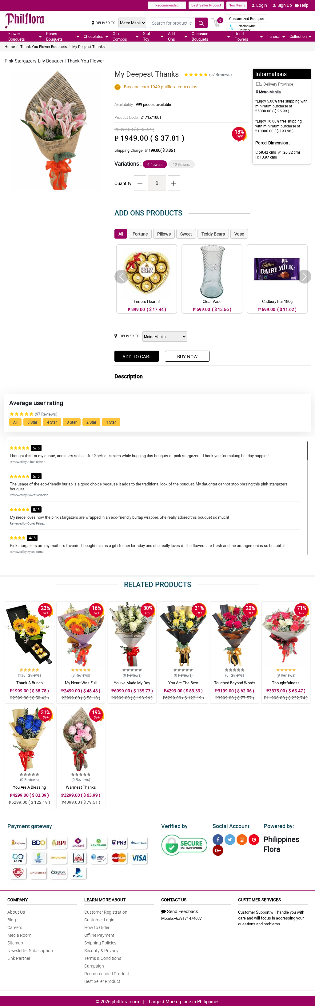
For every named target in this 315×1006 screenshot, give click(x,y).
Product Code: (137, 117)
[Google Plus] (218, 850)
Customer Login (99, 920)
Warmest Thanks (81, 787)
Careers (14, 927)
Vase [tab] (239, 234)
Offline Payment (99, 935)
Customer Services (259, 900)
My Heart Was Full (81, 683)
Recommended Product (106, 973)
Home (10, 46)
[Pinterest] (254, 839)
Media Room (19, 935)
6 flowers (154, 164)
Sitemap (15, 943)
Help (304, 5)
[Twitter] (230, 839)
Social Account (231, 826)
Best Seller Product (206, 5)
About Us (16, 912)
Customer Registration (105, 912)
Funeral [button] (273, 36)
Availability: (142, 104)
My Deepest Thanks (88, 46)
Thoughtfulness (286, 683)
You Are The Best (183, 683)
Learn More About (105, 900)
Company (17, 900)
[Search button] (201, 23)
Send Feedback (182, 911)
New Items (237, 5)
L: (265, 152)
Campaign (94, 966)
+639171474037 (188, 918)
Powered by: (279, 826)
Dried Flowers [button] (241, 36)
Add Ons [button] (171, 36)
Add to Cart (136, 356)
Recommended (166, 5)
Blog (11, 920)
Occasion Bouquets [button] (200, 36)
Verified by (174, 826)
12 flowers (181, 164)
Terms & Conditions (102, 958)
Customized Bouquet (246, 18)
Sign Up (284, 5)
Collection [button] (298, 36)
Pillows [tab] (164, 234)
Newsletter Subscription (30, 950)
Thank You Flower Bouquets (43, 46)
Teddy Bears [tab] (213, 234)
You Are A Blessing (29, 787)
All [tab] (120, 234)
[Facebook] (218, 839)
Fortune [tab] (140, 234)
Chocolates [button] (93, 36)
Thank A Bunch (29, 683)
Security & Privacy (101, 950)
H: (266, 157)
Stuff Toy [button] (147, 36)
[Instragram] (242, 839)
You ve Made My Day (132, 683)
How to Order (97, 927)
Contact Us (173, 900)
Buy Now (187, 356)
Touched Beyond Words (234, 683)
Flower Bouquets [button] (16, 36)
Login (261, 5)
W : (289, 152)
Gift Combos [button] (120, 36)
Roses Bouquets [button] (54, 36)
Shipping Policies (100, 943)
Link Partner (18, 958)
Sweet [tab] (186, 234)
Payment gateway (29, 826)
